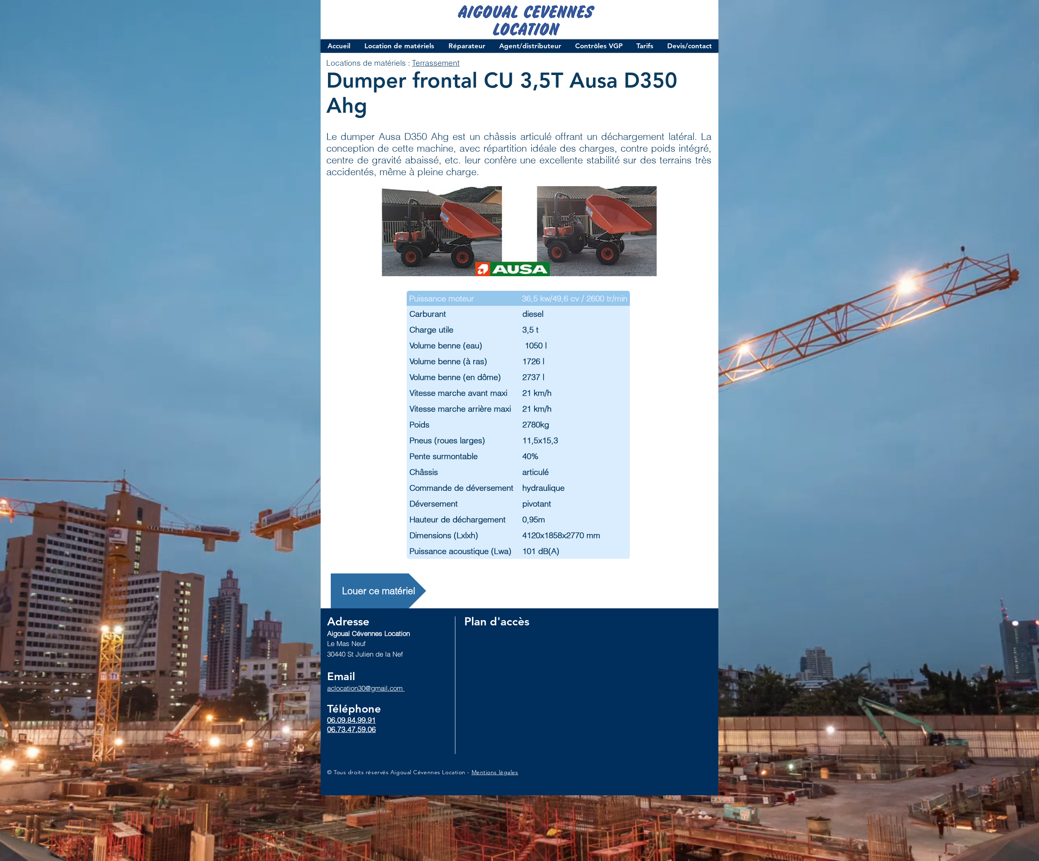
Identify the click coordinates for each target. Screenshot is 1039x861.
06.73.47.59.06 (351, 729)
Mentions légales (495, 772)
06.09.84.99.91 (351, 720)
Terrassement (435, 63)
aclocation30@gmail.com (366, 688)
